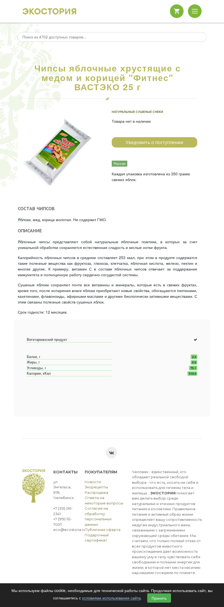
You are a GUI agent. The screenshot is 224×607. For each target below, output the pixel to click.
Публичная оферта (102, 529)
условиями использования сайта (111, 598)
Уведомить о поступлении (154, 142)
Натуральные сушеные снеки (137, 112)
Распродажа (96, 492)
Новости (93, 482)
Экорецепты (96, 487)
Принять (159, 598)
